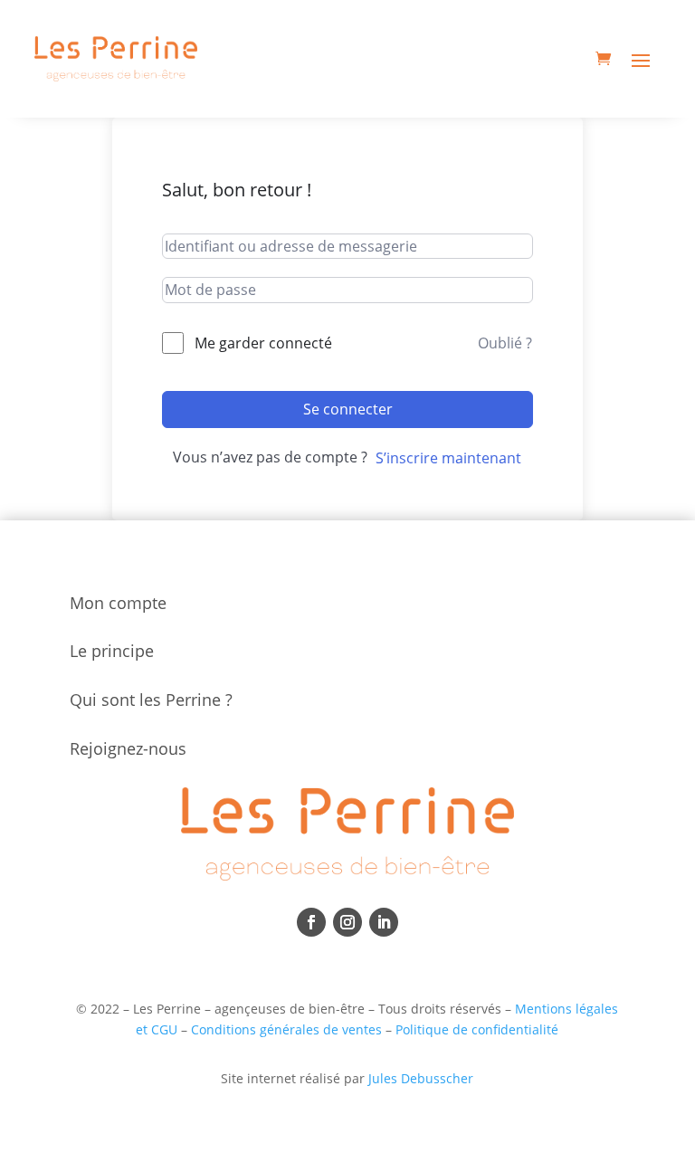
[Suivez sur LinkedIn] (383, 922)
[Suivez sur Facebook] (311, 922)
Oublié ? (505, 343)
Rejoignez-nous (128, 748)
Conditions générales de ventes (286, 1029)
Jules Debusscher (420, 1078)
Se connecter (348, 409)
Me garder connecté (263, 343)
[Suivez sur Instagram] (347, 922)
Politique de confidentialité (476, 1029)
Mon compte (118, 603)
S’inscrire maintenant (448, 458)
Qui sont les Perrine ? (151, 699)
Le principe (112, 651)
